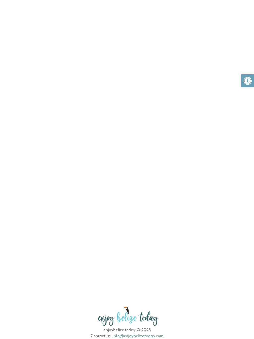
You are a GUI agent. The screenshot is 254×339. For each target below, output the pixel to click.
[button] (247, 80)
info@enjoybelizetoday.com (138, 336)
